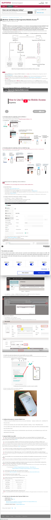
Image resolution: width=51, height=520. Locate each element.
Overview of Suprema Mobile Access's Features (14, 502)
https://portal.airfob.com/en (14, 188)
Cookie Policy (24, 516)
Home (4, 6)
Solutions (10, 6)
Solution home (5, 17)
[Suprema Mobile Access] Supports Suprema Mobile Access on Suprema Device (25, 468)
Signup (39, 9)
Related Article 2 (38, 77)
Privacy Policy (18, 516)
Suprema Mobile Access (20, 504)
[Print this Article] (37, 19)
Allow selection (25, 272)
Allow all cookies (41, 272)
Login (36, 9)
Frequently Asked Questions (14, 17)
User (21, 17)
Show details (44, 269)
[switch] (19, 264)
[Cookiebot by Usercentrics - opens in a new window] (44, 246)
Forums (16, 6)
